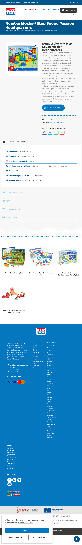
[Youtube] (76, 2)
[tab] (41, 142)
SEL (48, 357)
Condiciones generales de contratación (11, 460)
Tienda (11, 30)
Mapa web (36, 368)
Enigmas (50, 408)
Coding (49, 419)
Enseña (49, 406)
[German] (8, 495)
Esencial (50, 404)
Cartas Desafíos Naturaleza (50, 430)
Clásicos (50, 426)
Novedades (51, 377)
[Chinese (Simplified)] (11, 492)
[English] (16, 492)
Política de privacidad (11, 453)
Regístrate (34, 2)
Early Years (50, 413)
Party (49, 363)
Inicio (25, 10)
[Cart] (73, 15)
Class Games (51, 422)
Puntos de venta (25, 2)
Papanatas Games (50, 369)
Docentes (41, 10)
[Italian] (11, 495)
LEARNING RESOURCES (21, 30)
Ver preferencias (39, 537)
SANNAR (50, 361)
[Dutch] (13, 492)
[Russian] (16, 495)
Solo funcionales (15, 537)
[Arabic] (8, 492)
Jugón (49, 390)
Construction (51, 417)
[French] (19, 492)
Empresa (7, 2)
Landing (35, 345)
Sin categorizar (51, 353)
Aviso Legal (11, 450)
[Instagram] (68, 2)
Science (49, 359)
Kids (48, 388)
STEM (49, 350)
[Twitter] (74, 2)
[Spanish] (19, 495)
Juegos (31, 10)
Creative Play (51, 415)
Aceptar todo (27, 530)
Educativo (50, 410)
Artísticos (50, 437)
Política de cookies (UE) (11, 467)
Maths (49, 379)
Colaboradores (15, 2)
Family (49, 401)
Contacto (55, 10)
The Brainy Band (50, 346)
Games (49, 399)
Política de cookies (25, 523)
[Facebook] (71, 2)
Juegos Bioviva (49, 393)
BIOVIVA (50, 435)
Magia (49, 381)
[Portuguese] (13, 495)
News (48, 10)
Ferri (61, 530)
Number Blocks (49, 373)
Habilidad (50, 397)
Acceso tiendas (70, 10)
